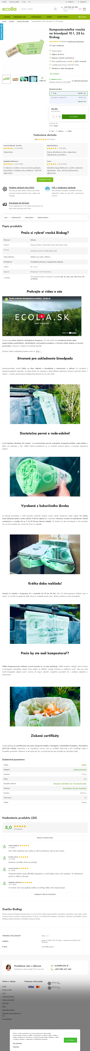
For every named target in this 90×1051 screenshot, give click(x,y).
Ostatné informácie (43, 217)
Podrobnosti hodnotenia (75, 41)
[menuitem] (7, 17)
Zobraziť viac (45, 180)
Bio (71, 784)
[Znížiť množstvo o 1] (53, 116)
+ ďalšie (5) (42, 81)
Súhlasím (71, 1040)
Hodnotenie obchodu (45, 135)
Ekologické (57, 784)
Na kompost (82, 788)
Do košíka (74, 117)
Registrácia (83, 2)
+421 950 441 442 (70, 7)
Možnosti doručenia (81, 81)
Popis (5, 217)
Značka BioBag (29, 217)
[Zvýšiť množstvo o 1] (59, 116)
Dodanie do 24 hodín (8, 1000)
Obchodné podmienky (8, 1010)
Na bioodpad (67, 788)
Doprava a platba (14, 2)
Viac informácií (54, 74)
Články (4, 1007)
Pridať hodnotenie (45, 838)
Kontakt (4, 2)
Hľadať (55, 9)
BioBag (56, 126)
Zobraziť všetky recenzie (45, 894)
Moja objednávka (7, 1019)
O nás (23, 2)
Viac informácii (17, 1043)
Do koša (75, 788)
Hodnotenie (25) (16, 217)
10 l (85, 779)
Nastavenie (16, 1046)
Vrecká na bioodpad (79, 770)
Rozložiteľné (65, 784)
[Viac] (82, 17)
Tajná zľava (5, 1003)
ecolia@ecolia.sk (61, 965)
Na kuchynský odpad (79, 784)
